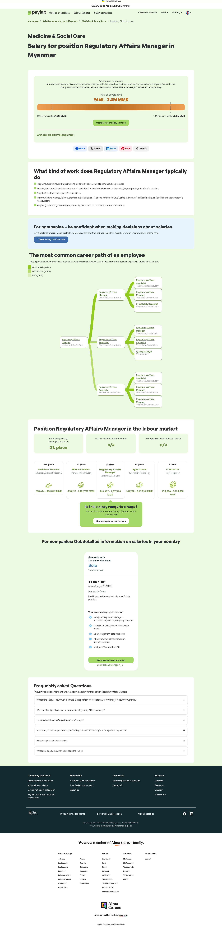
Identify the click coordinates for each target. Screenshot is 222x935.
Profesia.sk (62, 863)
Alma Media (120, 825)
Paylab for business (147, 12)
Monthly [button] (176, 12)
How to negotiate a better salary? (52, 740)
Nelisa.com (62, 887)
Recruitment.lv (108, 887)
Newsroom (160, 794)
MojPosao (127, 859)
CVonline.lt (106, 859)
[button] (188, 13)
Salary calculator (82, 13)
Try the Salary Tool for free (51, 239)
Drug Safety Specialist (147, 304)
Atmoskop (62, 883)
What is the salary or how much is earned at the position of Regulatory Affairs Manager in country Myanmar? (86, 699)
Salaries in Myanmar (60, 21)
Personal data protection (109, 814)
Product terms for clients (82, 780)
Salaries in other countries (40, 780)
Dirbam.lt (105, 871)
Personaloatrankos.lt (110, 883)
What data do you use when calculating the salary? (60, 751)
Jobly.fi (148, 859)
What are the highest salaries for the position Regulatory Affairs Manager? (71, 710)
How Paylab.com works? (82, 785)
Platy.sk (83, 879)
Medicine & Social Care (94, 21)
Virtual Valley (128, 875)
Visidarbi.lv (106, 875)
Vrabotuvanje (128, 867)
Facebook (160, 785)
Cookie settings (146, 814)
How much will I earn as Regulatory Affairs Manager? (60, 720)
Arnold (82, 859)
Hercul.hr (127, 871)
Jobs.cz (61, 859)
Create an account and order (111, 660)
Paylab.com (84, 883)
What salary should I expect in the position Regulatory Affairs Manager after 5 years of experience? (82, 730)
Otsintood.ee (107, 879)
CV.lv (104, 863)
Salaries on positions (59, 13)
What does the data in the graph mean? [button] (56, 135)
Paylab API (118, 785)
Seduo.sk (83, 871)
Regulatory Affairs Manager (71, 341)
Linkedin (159, 790)
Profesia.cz (63, 867)
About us (74, 790)
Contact (159, 780)
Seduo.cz (84, 867)
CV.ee (104, 867)
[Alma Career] (111, 905)
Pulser (125, 879)
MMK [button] (164, 12)
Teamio (83, 863)
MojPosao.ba (128, 863)
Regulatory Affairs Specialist (108, 341)
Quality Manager (144, 351)
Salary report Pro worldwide (126, 780)
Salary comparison (103, 13)
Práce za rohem (64, 879)
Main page (33, 21)
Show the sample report (108, 665)
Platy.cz (83, 875)
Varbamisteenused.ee (110, 891)
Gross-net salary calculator (41, 790)
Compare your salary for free (111, 122)
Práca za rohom (64, 875)
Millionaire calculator (38, 785)
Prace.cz (62, 871)
